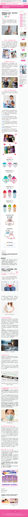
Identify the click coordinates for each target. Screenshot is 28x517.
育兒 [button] (5, 5)
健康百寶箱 (8, 266)
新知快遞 (7, 10)
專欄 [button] (12, 5)
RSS (20, 513)
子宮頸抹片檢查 (4, 274)
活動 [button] (17, 5)
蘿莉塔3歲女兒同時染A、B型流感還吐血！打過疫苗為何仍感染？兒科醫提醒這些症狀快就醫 (9, 263)
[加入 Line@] (15, 512)
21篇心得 (23, 39)
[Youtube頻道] (10, 512)
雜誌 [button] (19, 5)
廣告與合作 (17, 513)
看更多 (25, 13)
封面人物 (9, 5)
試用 (15, 5)
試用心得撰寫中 (23, 60)
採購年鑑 (4, 7)
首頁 (2, 10)
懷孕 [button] (3, 5)
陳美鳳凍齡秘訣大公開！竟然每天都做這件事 (8, 261)
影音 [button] (14, 5)
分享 (11, 272)
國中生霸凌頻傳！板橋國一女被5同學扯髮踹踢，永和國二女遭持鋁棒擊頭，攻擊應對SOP (9, 264)
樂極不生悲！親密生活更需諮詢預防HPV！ (8, 262)
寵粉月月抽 (7, 7)
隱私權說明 (11, 1)
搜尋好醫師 (22, 5)
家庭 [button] (7, 5)
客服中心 (15, 513)
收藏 (8, 16)
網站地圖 (8, 513)
